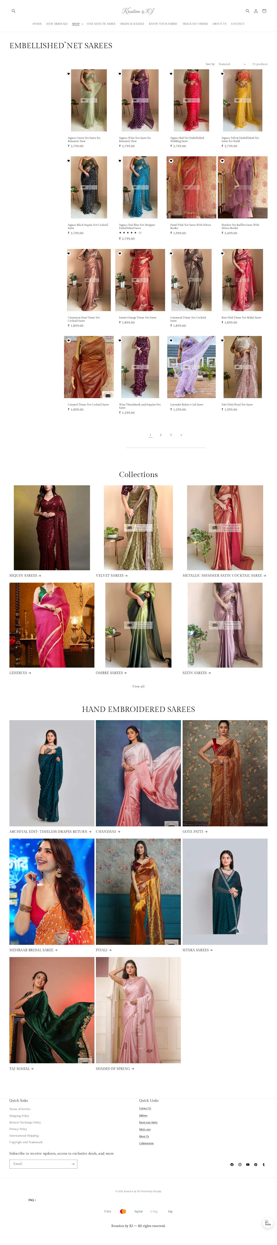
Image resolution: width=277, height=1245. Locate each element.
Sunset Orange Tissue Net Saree (137, 317)
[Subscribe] (73, 1164)
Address (143, 1115)
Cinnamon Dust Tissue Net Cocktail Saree (84, 319)
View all (138, 686)
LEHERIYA (18, 673)
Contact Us (145, 1108)
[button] (13, 11)
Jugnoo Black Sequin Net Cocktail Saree (88, 227)
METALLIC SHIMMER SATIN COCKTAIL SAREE (222, 576)
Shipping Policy (19, 1116)
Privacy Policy (18, 1129)
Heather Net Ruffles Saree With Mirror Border (240, 227)
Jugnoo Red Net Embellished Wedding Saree (187, 140)
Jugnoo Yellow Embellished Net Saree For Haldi (240, 140)
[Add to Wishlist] (68, 74)
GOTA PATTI (193, 832)
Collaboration (146, 1143)
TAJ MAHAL (19, 1069)
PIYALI (102, 950)
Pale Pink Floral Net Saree (237, 404)
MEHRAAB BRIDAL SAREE (31, 950)
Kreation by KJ (132, 1191)
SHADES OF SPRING (113, 1069)
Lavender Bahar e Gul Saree (186, 404)
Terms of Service (20, 1109)
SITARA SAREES (196, 950)
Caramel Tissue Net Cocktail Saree (88, 404)
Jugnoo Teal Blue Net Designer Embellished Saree (137, 227)
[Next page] (181, 435)
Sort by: (210, 64)
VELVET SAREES (110, 576)
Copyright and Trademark (26, 1142)
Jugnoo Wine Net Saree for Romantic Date (135, 140)
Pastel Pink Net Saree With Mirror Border (190, 227)
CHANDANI (106, 832)
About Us (144, 1136)
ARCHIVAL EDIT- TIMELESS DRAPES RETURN (48, 832)
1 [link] (151, 435)
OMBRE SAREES (109, 673)
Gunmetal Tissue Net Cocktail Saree (188, 319)
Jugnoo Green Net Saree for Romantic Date (84, 140)
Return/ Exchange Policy (25, 1122)
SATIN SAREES (195, 673)
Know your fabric (148, 1122)
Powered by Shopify (151, 1191)
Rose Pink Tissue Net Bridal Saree (241, 317)
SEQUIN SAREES (23, 576)
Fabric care (145, 1129)
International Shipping (24, 1135)
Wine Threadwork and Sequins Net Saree (140, 406)
